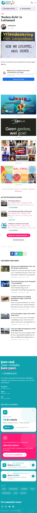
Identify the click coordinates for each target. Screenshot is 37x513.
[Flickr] (13, 506)
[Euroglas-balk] (18, 127)
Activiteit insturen (18, 240)
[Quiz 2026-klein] (18, 104)
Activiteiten (24, 488)
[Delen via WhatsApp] (20, 254)
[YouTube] (9, 506)
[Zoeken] (32, 2)
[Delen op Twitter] (16, 254)
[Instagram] (5, 506)
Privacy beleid (4, 510)
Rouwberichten (13, 488)
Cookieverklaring (15, 510)
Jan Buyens (12, 26)
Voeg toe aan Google (18, 79)
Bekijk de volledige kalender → (18, 235)
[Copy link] (25, 254)
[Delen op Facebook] (12, 254)
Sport (15, 493)
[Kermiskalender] (18, 151)
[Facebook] (2, 506)
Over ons (23, 493)
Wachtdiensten (6, 493)
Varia (2, 13)
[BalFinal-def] (18, 174)
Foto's (32, 488)
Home (3, 488)
